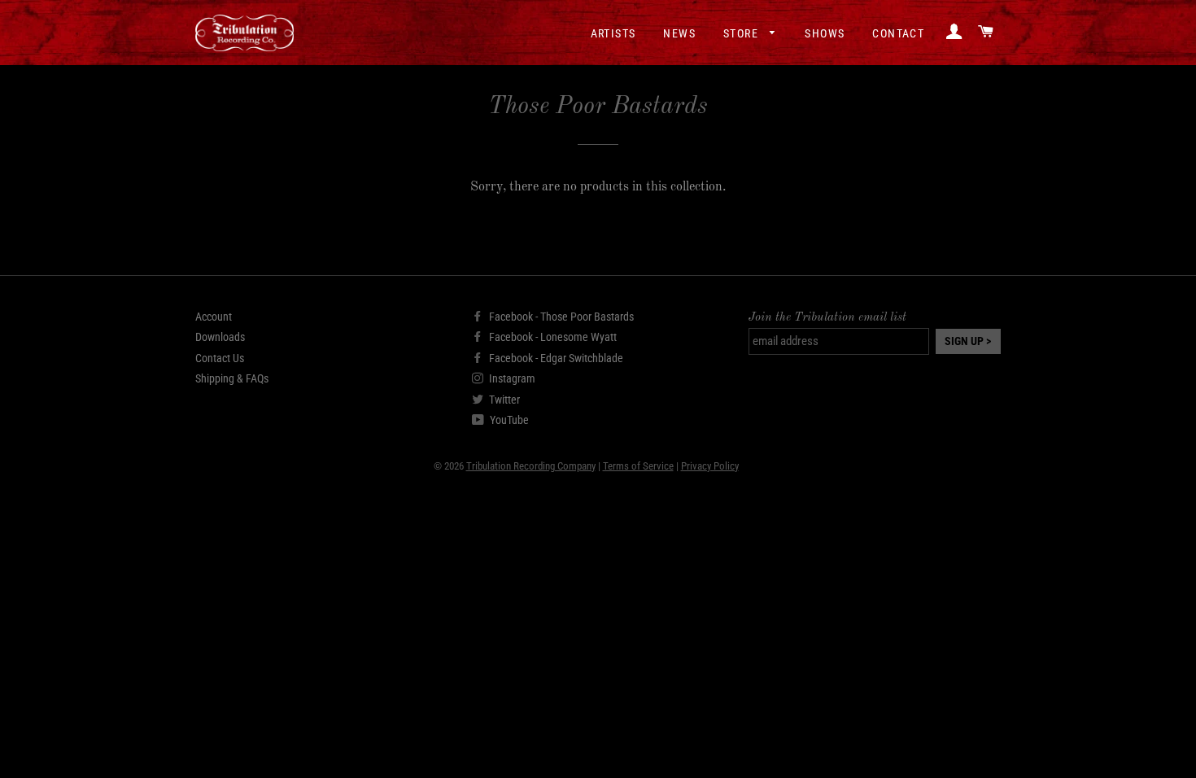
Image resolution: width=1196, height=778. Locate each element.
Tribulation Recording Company (531, 466)
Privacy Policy (710, 466)
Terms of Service (638, 466)
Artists (613, 33)
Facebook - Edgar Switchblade (555, 358)
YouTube (508, 419)
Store (742, 33)
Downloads (220, 336)
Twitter (503, 399)
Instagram (511, 378)
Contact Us (219, 358)
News (679, 33)
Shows (825, 33)
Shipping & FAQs (231, 378)
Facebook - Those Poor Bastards (560, 316)
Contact (898, 33)
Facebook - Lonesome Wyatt (552, 336)
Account (213, 316)
